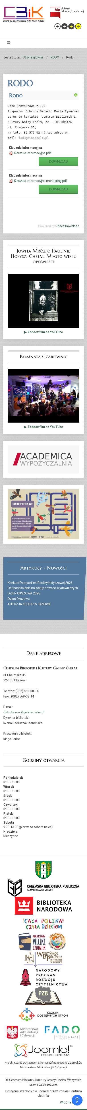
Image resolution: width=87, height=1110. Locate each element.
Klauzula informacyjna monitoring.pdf (40, 181)
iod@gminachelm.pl (34, 138)
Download (58, 162)
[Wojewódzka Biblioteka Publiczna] (43, 959)
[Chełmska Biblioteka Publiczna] (43, 887)
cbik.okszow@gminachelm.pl (23, 712)
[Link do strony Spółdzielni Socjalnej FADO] (62, 1032)
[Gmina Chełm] (43, 869)
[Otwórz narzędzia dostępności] (77, 1100)
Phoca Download (67, 226)
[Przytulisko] (57, 941)
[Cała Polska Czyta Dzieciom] (43, 923)
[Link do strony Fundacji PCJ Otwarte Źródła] (43, 1050)
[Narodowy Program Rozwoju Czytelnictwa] (43, 977)
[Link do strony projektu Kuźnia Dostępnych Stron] (43, 1014)
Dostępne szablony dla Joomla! (27, 1091)
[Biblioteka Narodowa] (43, 905)
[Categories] (76, 95)
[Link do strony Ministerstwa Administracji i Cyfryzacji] (22, 1032)
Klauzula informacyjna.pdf (32, 153)
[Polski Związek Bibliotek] (43, 995)
